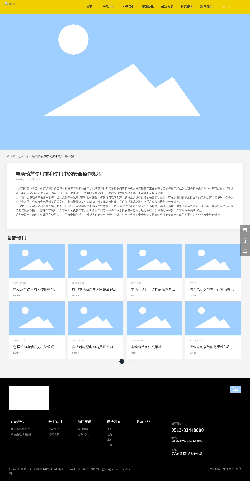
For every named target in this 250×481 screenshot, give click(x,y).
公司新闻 (23, 156)
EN (225, 7)
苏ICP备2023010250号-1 (116, 469)
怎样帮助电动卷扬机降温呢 (33, 347)
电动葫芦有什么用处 (146, 347)
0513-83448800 (187, 430)
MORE (16, 296)
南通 (238, 468)
